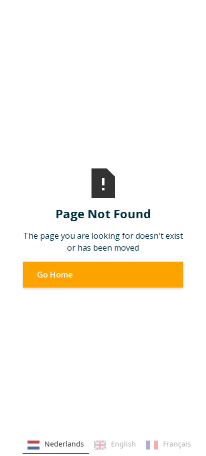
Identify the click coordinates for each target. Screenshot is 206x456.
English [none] (123, 444)
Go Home (55, 274)
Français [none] (177, 444)
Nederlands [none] (64, 444)
